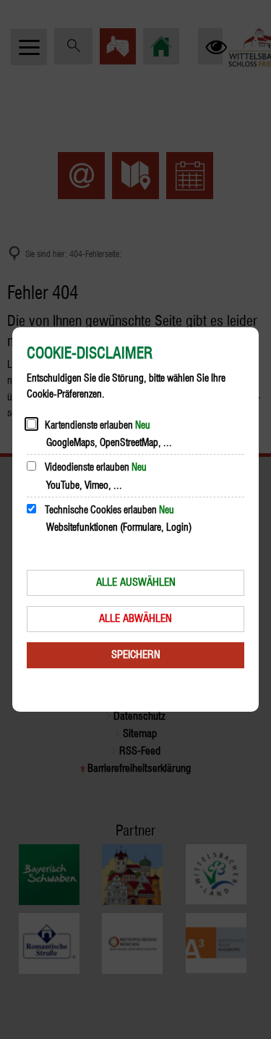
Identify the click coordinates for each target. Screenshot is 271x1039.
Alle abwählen (135, 618)
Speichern (135, 654)
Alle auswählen (136, 582)
